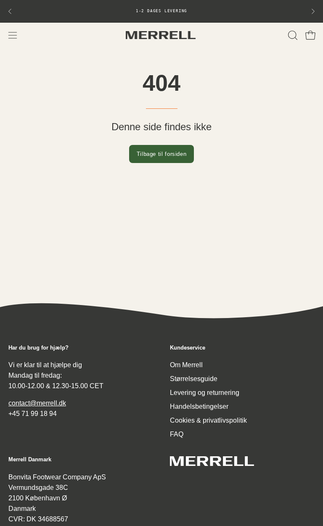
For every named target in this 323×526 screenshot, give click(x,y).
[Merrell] (161, 35)
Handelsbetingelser (199, 406)
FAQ (176, 434)
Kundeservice (187, 348)
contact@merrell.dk (37, 403)
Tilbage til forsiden (162, 154)
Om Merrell (186, 364)
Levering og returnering (204, 392)
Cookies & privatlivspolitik (208, 420)
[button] (292, 35)
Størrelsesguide (193, 378)
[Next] (313, 11)
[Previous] (10, 11)
